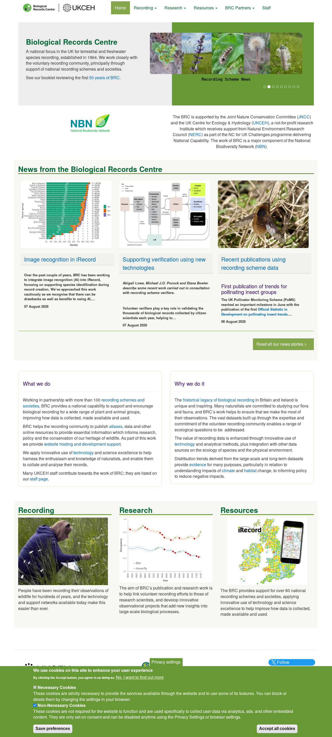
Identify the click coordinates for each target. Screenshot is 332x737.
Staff (266, 8)
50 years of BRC (104, 78)
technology (83, 452)
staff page (39, 479)
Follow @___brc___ (282, 665)
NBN (260, 146)
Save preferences (53, 728)
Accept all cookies (277, 728)
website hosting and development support (82, 444)
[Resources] (267, 551)
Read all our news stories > (282, 344)
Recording (144, 8)
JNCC (304, 117)
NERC (195, 134)
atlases (115, 426)
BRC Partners (238, 8)
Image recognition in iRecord (60, 259)
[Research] (166, 549)
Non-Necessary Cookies (62, 705)
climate (228, 470)
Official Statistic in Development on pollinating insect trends (254, 312)
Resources (204, 8)
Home (120, 8)
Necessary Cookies (57, 687)
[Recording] (63, 551)
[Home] (63, 8)
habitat (250, 470)
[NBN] (90, 123)
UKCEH (260, 123)
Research (173, 8)
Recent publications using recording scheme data (253, 263)
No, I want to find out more (140, 677)
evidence (197, 464)
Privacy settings (166, 662)
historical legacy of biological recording (218, 400)
